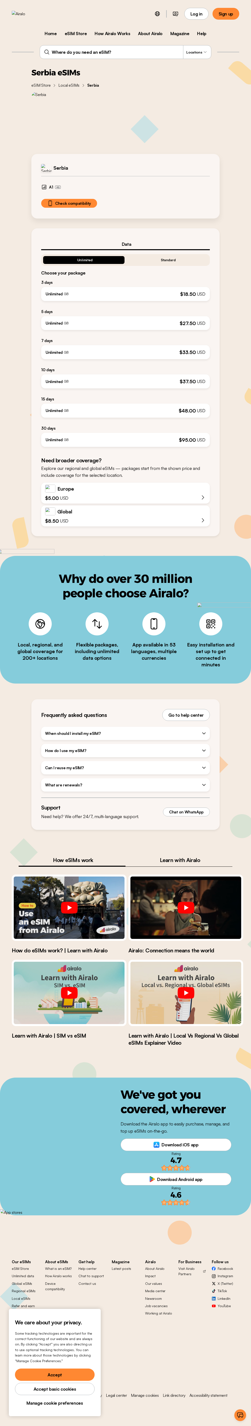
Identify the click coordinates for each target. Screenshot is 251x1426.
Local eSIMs (68, 85)
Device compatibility (55, 1286)
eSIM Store (76, 33)
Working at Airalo (158, 1313)
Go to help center (186, 715)
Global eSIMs (22, 1283)
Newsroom (153, 1298)
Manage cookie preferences (54, 1403)
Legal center (116, 1395)
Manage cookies (145, 1395)
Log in (196, 13)
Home (51, 33)
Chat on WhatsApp (186, 811)
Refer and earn (23, 1306)
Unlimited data (23, 1276)
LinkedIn (224, 1298)
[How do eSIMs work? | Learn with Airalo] (69, 908)
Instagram (225, 1276)
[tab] (125, 244)
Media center (155, 1291)
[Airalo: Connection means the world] (185, 908)
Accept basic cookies (55, 1389)
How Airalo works (58, 1276)
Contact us (87, 1283)
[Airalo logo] (26, 14)
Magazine (179, 33)
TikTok (222, 1291)
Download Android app (179, 1179)
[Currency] (175, 14)
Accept (55, 1374)
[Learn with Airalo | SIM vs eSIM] (69, 993)
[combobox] (125, 52)
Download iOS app (180, 1144)
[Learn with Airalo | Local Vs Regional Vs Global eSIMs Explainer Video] (185, 993)
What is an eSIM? (58, 1268)
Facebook (225, 1268)
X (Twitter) (225, 1283)
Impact (150, 1276)
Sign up (226, 13)
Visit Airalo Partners (186, 1271)
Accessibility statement (208, 1395)
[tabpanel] (125, 348)
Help (201, 33)
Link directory (174, 1395)
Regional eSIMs (24, 1291)
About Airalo (150, 33)
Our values (153, 1283)
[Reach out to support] (240, 1415)
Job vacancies (156, 1306)
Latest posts (121, 1268)
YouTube (224, 1306)
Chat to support (91, 1276)
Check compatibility (73, 203)
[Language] (157, 14)
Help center (87, 1268)
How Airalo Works (112, 33)
